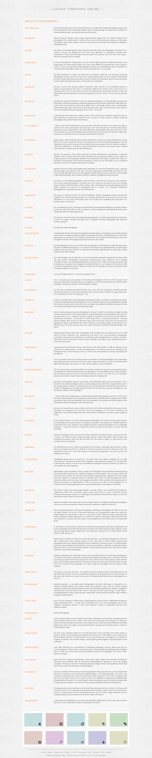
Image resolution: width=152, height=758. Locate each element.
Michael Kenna (30, 168)
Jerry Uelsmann (30, 671)
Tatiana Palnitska (31, 347)
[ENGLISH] (119, 738)
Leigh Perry (29, 154)
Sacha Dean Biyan (31, 459)
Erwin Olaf (28, 333)
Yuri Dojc (28, 280)
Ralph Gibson (29, 396)
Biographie (82, 752)
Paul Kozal (28, 618)
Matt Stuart (29, 359)
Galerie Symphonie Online (76, 9)
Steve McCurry (30, 408)
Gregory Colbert (30, 600)
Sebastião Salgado (31, 700)
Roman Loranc (30, 115)
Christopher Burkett (32, 233)
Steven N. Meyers (31, 633)
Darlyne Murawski (31, 584)
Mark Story (28, 435)
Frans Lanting (29, 420)
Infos (103, 752)
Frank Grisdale (30, 502)
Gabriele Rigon (30, 195)
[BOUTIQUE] (76, 738)
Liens (89, 752)
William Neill (29, 539)
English (108, 752)
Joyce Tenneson (30, 659)
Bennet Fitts (29, 471)
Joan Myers (29, 381)
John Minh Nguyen (31, 613)
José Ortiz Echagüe (31, 257)
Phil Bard (28, 74)
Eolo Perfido (29, 688)
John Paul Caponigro (32, 28)
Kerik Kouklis (29, 555)
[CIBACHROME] (76, 720)
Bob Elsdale (29, 217)
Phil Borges (29, 207)
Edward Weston (30, 526)
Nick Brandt (29, 245)
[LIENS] (55, 738)
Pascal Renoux (30, 274)
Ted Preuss (29, 181)
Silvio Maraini (29, 447)
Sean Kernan (29, 490)
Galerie (50, 752)
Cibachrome (58, 752)
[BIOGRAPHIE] (33, 738)
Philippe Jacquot (30, 62)
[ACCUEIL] (33, 720)
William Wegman (30, 572)
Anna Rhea (29, 227)
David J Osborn (30, 140)
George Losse (30, 510)
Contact (74, 752)
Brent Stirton (29, 312)
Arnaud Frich (29, 300)
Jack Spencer (29, 101)
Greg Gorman (30, 87)
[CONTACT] (119, 720)
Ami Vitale (28, 50)
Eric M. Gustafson (31, 125)
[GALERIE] (55, 720)
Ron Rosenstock (30, 290)
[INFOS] (97, 738)
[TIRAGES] (97, 720)
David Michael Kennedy (33, 369)
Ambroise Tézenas (31, 647)
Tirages (67, 752)
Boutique (96, 752)
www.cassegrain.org (81, 755)
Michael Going (30, 38)
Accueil (43, 752)
